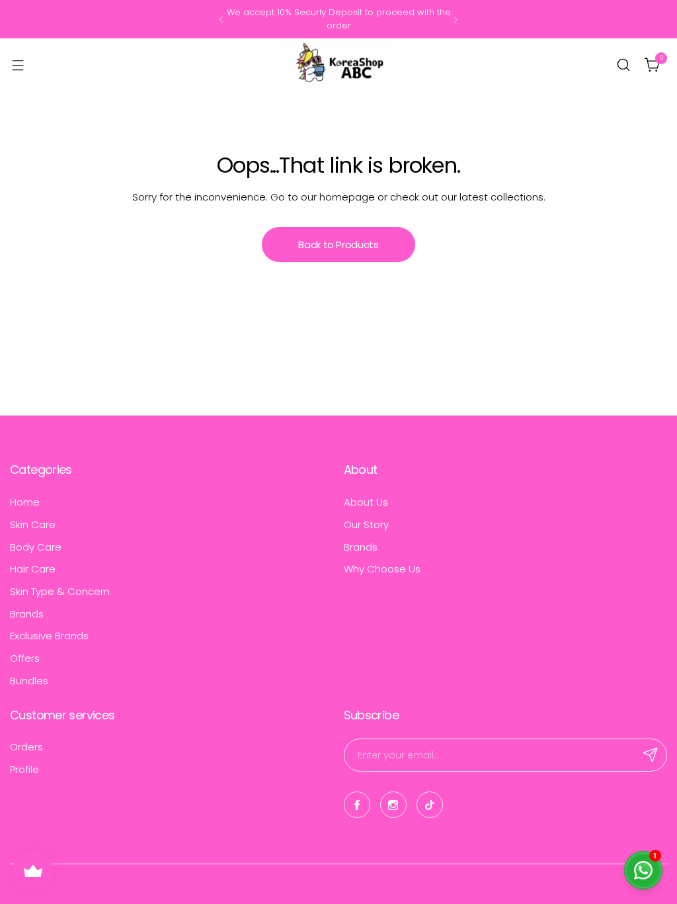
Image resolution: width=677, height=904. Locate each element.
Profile (24, 769)
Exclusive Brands (49, 636)
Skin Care (33, 524)
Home (25, 502)
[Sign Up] (650, 755)
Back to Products (338, 244)
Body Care (35, 547)
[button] (221, 19)
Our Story (366, 524)
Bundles (29, 681)
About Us (366, 502)
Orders (26, 747)
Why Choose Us (382, 569)
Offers (25, 658)
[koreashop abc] (338, 65)
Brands (27, 614)
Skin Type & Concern (60, 591)
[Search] (623, 64)
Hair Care (33, 569)
